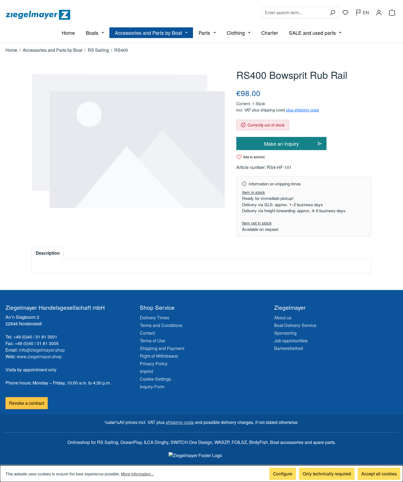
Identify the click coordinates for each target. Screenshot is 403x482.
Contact (147, 333)
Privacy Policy (154, 363)
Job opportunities (291, 340)
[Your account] (378, 13)
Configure (282, 473)
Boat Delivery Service (295, 325)
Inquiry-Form (152, 386)
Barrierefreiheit (288, 348)
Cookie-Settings (155, 379)
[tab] (48, 253)
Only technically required (327, 473)
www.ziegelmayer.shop (39, 356)
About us (282, 317)
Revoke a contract (26, 403)
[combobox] (294, 13)
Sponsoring (285, 333)
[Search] (332, 13)
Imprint (146, 371)
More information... (137, 474)
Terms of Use (152, 340)
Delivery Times (154, 317)
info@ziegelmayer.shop (42, 350)
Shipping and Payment (162, 348)
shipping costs (180, 422)
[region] (128, 141)
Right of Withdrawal (159, 356)
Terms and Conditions (161, 325)
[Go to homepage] (102, 15)
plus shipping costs (302, 110)
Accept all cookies (379, 473)
